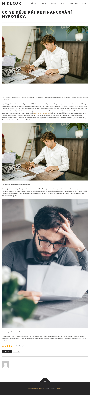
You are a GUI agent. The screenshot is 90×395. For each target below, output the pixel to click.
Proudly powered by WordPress (36, 388)
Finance (44, 3)
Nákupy (63, 3)
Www (84, 3)
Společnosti (74, 3)
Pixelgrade (59, 388)
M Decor (11, 3)
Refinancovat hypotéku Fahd (42, 113)
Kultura (53, 3)
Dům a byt (34, 3)
